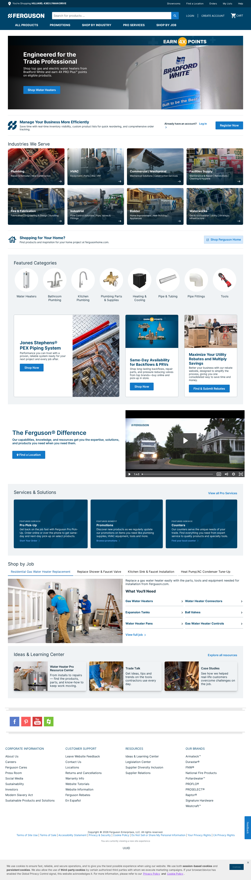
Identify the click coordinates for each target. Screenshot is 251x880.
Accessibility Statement (72, 835)
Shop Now (31, 367)
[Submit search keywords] (175, 15)
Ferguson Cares (16, 767)
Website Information (79, 789)
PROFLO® (192, 784)
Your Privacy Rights (199, 835)
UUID (126, 848)
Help (240, 3)
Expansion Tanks (138, 612)
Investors (11, 789)
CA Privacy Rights (224, 835)
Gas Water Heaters (139, 601)
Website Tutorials (77, 784)
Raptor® (191, 795)
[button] (248, 862)
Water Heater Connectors (203, 601)
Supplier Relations (138, 773)
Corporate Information (24, 748)
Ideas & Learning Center (142, 756)
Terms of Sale (48, 835)
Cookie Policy (121, 835)
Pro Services (134, 25)
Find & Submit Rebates (209, 388)
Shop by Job (166, 25)
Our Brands (195, 748)
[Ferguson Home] (26, 15)
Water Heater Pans (139, 623)
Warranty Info (74, 778)
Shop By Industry (96, 25)
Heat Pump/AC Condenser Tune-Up (205, 571)
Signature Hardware (199, 800)
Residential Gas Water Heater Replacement (40, 571)
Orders (213, 3)
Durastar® (193, 762)
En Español (73, 800)
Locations (72, 767)
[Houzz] (48, 721)
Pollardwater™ (195, 778)
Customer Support (80, 748)
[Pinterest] (26, 721)
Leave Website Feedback (82, 756)
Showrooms (173, 3)
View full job (135, 634)
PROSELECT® (195, 789)
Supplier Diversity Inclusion (144, 767)
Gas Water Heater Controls (204, 623)
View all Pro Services (222, 493)
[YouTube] (37, 721)
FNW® (190, 767)
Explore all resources (222, 655)
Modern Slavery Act (19, 795)
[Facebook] (14, 721)
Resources (134, 748)
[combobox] (112, 15)
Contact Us (73, 762)
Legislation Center (138, 762)
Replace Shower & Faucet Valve (99, 571)
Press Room (13, 773)
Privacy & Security (100, 835)
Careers (10, 762)
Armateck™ (193, 756)
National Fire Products (201, 773)
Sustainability (14, 784)
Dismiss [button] (237, 867)
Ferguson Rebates (77, 795)
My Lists (227, 3)
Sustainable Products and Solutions (30, 800)
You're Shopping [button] (39, 3)
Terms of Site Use (27, 835)
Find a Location (194, 3)
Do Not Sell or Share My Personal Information (158, 835)
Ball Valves (192, 612)
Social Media (14, 778)
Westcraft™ (193, 806)
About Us (11, 756)
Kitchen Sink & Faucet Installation (151, 571)
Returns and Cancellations (83, 773)
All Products (26, 25)
